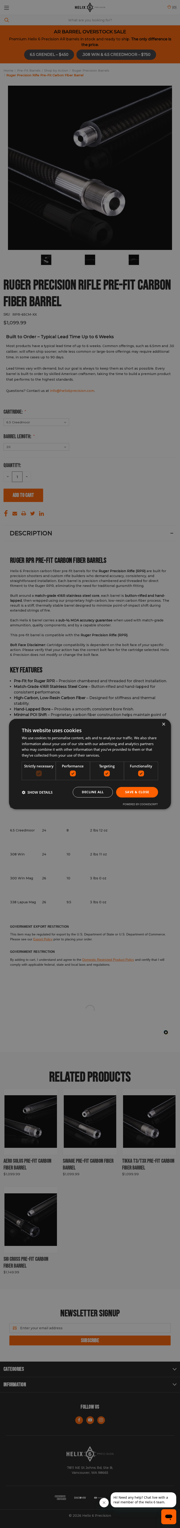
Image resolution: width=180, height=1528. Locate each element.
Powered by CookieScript (140, 804)
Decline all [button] (93, 792)
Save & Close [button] (137, 792)
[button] (37, 792)
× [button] (163, 724)
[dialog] (90, 764)
